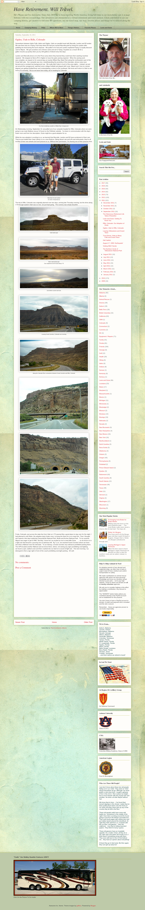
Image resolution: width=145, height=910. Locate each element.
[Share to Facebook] (27, 556)
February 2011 (108, 272)
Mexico (101, 397)
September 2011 (109, 211)
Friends (101, 346)
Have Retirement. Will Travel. (43, 9)
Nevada (101, 424)
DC (100, 333)
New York (102, 437)
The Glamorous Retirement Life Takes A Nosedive (113, 215)
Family (101, 340)
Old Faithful (107, 240)
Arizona (101, 303)
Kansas (101, 370)
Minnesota (102, 404)
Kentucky (102, 373)
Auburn (101, 306)
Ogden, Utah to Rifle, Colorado (113, 228)
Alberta (101, 296)
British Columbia (104, 313)
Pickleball (102, 464)
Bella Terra (102, 309)
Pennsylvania (103, 461)
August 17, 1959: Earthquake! (113, 243)
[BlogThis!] (23, 556)
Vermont (102, 495)
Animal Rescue (104, 299)
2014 (103, 192)
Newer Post (20, 622)
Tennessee (103, 484)
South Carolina (104, 478)
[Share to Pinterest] (29, 556)
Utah (100, 491)
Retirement (103, 474)
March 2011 (107, 269)
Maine (101, 387)
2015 (103, 189)
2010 (103, 278)
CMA (101, 319)
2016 (103, 186)
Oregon (101, 457)
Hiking (101, 360)
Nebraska (102, 420)
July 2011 (106, 257)
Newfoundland (104, 441)
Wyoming (102, 508)
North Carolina (104, 444)
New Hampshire (104, 431)
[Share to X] (25, 556)
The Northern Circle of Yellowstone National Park (112, 250)
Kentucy (102, 377)
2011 (103, 200)
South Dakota (103, 481)
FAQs (43, 27)
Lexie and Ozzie (106, 27)
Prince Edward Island (106, 468)
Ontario (101, 454)
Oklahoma (102, 451)
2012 (103, 197)
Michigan (102, 400)
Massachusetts (104, 394)
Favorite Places (90, 27)
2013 (103, 194)
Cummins (102, 330)
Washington (103, 501)
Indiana (101, 367)
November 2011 (109, 206)
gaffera (79, 906)
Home (18, 27)
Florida (101, 343)
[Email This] (21, 556)
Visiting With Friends (110, 246)
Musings (102, 417)
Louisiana (102, 383)
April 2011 (107, 266)
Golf (100, 353)
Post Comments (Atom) (58, 628)
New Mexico (103, 434)
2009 (103, 281)
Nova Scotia (103, 447)
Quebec (102, 471)
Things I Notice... (74, 27)
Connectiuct (103, 326)
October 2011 (108, 208)
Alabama (102, 293)
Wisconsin (102, 505)
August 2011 (107, 254)
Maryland (102, 390)
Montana (102, 414)
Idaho (101, 363)
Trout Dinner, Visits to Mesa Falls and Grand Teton (112, 236)
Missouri (102, 410)
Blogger (93, 906)
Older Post (88, 622)
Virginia (101, 498)
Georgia (102, 350)
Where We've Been (56, 27)
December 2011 (109, 203)
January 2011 (108, 274)
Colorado (102, 323)
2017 (103, 183)
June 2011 (107, 260)
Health (101, 356)
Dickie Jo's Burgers (114, 532)
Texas (101, 488)
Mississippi (102, 407)
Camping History (31, 27)
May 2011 (106, 263)
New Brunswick (104, 427)
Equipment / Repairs (106, 336)
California (102, 316)
